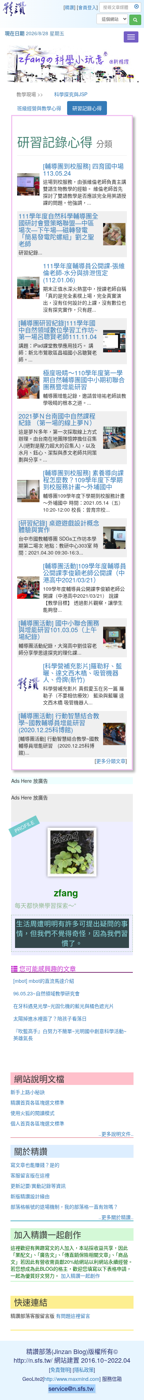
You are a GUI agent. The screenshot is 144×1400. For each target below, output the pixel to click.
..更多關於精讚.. (116, 1217)
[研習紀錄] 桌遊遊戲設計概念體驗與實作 (59, 526)
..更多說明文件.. (116, 1133)
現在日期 (14, 33)
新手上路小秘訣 (27, 1091)
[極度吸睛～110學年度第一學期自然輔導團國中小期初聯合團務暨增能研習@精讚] (28, 387)
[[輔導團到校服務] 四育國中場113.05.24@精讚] (28, 184)
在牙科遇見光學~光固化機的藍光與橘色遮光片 (63, 1005)
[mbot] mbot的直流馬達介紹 (43, 980)
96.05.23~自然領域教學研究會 (46, 993)
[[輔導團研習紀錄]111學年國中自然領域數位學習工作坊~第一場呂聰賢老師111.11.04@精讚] (114, 341)
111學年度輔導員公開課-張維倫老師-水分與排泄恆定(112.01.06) (84, 272)
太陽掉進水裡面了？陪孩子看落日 (50, 1018)
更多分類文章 (110, 760)
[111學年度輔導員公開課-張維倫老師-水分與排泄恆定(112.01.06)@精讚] (28, 288)
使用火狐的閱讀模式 (32, 1112)
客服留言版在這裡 (30, 1175)
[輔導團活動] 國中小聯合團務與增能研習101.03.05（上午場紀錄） (59, 629)
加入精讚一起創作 (80, 1275)
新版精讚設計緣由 (30, 1196)
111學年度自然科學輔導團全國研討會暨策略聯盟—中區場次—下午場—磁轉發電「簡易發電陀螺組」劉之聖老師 (58, 229)
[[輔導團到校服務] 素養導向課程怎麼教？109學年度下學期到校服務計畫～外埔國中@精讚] (28, 491)
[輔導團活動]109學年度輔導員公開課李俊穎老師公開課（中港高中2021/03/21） (84, 572)
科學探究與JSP (70, 94)
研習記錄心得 (87, 108)
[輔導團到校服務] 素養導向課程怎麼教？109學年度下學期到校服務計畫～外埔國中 (83, 479)
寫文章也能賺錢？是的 (34, 1164)
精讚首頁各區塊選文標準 (37, 1102)
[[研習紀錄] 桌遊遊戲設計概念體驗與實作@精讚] (114, 538)
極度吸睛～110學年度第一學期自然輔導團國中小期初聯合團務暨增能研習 (84, 379)
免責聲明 (60, 1369)
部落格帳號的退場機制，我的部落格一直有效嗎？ (64, 1206)
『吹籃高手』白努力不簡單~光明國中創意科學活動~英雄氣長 (70, 1034)
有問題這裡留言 (73, 1315)
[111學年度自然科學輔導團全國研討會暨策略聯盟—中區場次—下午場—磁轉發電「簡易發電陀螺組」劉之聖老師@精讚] (114, 234)
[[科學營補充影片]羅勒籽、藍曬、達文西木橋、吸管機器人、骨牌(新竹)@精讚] (28, 684)
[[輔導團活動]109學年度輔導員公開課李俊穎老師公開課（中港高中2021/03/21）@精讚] (28, 587)
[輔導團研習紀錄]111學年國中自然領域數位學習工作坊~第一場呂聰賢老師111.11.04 (58, 329)
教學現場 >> (29, 94)
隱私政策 (84, 1369)
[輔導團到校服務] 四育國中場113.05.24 (83, 169)
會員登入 (87, 7)
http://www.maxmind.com (71, 1378)
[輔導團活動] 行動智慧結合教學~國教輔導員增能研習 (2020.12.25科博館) (59, 722)
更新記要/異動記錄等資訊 (38, 1185)
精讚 (69, 7)
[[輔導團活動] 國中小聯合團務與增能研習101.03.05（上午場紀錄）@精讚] (114, 638)
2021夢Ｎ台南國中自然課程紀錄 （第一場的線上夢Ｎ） (57, 419)
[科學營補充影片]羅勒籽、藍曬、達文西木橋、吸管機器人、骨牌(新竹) (82, 672)
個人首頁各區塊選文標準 (37, 1123)
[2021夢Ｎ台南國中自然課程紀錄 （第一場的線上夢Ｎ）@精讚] (114, 438)
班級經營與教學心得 (39, 108)
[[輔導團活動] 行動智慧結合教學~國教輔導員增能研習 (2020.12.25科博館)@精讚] (114, 734)
